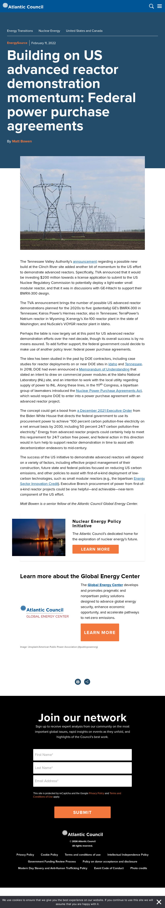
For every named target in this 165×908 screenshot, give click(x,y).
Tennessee (133, 363)
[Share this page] (87, 682)
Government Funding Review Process (52, 861)
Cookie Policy (49, 855)
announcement (85, 261)
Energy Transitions (20, 30)
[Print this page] (78, 682)
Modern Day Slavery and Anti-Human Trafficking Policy (52, 868)
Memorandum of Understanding (104, 369)
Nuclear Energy (49, 30)
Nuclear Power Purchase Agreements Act (109, 390)
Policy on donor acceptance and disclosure (110, 861)
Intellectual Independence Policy (127, 855)
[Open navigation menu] (159, 6)
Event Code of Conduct (109, 868)
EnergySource (17, 42)
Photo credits (138, 868)
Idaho (112, 363)
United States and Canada (84, 30)
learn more (100, 632)
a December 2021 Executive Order (104, 410)
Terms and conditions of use (83, 855)
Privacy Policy (96, 793)
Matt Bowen (22, 141)
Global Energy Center (105, 584)
